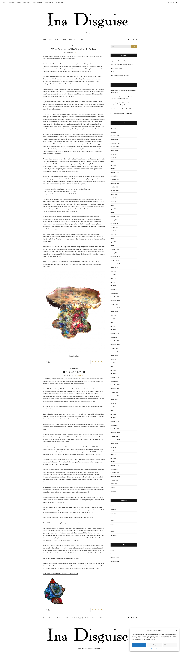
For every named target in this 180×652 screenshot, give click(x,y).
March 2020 (114, 286)
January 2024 (114, 139)
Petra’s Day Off (126, 109)
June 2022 (113, 201)
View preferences (169, 645)
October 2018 (114, 348)
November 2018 (115, 344)
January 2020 (114, 293)
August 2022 (114, 194)
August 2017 (114, 399)
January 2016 (114, 469)
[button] (176, 630)
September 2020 (115, 264)
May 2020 (113, 278)
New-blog (12, 2)
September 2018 (115, 352)
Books (19, 2)
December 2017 (115, 385)
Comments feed (115, 557)
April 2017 (113, 414)
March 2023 (114, 168)
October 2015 (114, 480)
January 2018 (114, 381)
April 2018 (113, 370)
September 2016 (115, 439)
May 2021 (113, 238)
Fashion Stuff (49, 2)
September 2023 (115, 146)
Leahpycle (113, 90)
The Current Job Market (117, 72)
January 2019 (114, 337)
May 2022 (113, 205)
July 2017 (113, 403)
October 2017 (114, 392)
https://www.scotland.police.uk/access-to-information (60, 573)
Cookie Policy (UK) (37, 2)
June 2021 (113, 234)
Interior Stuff (60, 2)
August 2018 (114, 355)
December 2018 (115, 341)
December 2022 (115, 179)
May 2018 (113, 366)
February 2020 (115, 289)
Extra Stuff (26, 2)
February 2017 (115, 421)
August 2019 (114, 311)
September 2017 (115, 396)
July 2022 (113, 198)
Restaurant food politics (125, 113)
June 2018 (113, 363)
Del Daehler (114, 113)
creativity (113, 509)
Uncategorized (73, 46)
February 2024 (115, 135)
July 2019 (113, 315)
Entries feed (114, 554)
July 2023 (113, 154)
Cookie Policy (154, 648)
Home (4, 2)
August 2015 (114, 483)
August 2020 (114, 267)
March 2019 (114, 330)
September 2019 (115, 308)
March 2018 (114, 374)
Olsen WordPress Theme (85, 648)
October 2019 (114, 304)
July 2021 (113, 231)
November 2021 (115, 223)
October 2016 (114, 436)
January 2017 (114, 425)
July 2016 (113, 447)
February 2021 (115, 249)
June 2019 (113, 319)
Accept (139, 645)
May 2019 (113, 322)
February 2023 (115, 172)
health (112, 524)
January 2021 (114, 253)
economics (113, 513)
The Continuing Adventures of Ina (120, 75)
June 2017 (113, 407)
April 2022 (113, 209)
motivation (114, 528)
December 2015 (115, 472)
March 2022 (114, 212)
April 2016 (113, 458)
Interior (57, 39)
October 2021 (114, 227)
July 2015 (113, 487)
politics (112, 531)
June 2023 (113, 157)
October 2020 (114, 260)
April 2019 (113, 326)
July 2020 (113, 271)
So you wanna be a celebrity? (118, 61)
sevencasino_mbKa (116, 96)
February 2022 (115, 216)
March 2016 (114, 461)
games (112, 517)
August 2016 (114, 443)
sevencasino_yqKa (115, 103)
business (113, 506)
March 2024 (114, 132)
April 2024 (113, 128)
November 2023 (115, 143)
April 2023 (113, 165)
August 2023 (114, 150)
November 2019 (115, 300)
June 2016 (113, 450)
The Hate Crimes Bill (74, 371)
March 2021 (114, 245)
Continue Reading (97, 362)
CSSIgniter (98, 648)
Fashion (64, 39)
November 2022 (115, 183)
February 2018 (115, 377)
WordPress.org (115, 561)
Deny (154, 645)
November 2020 (115, 256)
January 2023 (114, 176)
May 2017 (113, 410)
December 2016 (115, 429)
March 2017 (114, 418)
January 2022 (114, 220)
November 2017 (115, 388)
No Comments (79, 53)
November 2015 (115, 476)
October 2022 (114, 187)
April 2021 (113, 242)
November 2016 (115, 432)
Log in (112, 550)
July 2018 (113, 359)
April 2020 (113, 282)
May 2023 (113, 161)
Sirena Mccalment (115, 109)
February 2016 (115, 465)
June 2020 (113, 275)
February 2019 (115, 333)
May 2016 (113, 454)
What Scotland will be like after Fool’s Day (73, 49)
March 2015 (114, 491)
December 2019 (115, 297)
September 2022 (115, 190)
